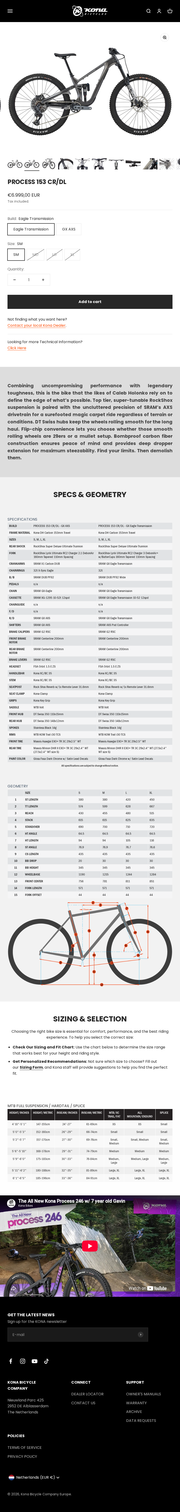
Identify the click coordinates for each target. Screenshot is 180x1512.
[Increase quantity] (43, 279)
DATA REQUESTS (141, 1420)
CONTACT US (83, 1403)
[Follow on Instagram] (22, 1361)
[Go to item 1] (15, 164)
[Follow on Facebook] (11, 1361)
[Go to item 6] (99, 164)
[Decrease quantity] (14, 279)
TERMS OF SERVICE (25, 1447)
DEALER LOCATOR (87, 1394)
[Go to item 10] (166, 164)
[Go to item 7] (116, 164)
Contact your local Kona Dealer (37, 325)
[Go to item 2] (31, 164)
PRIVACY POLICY (22, 1456)
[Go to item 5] (82, 164)
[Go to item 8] (133, 164)
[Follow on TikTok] (46, 1361)
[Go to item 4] (65, 164)
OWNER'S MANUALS (143, 1394)
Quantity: (16, 269)
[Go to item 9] (150, 164)
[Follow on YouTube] (34, 1361)
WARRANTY (136, 1403)
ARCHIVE (134, 1411)
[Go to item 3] (48, 164)
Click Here (17, 348)
